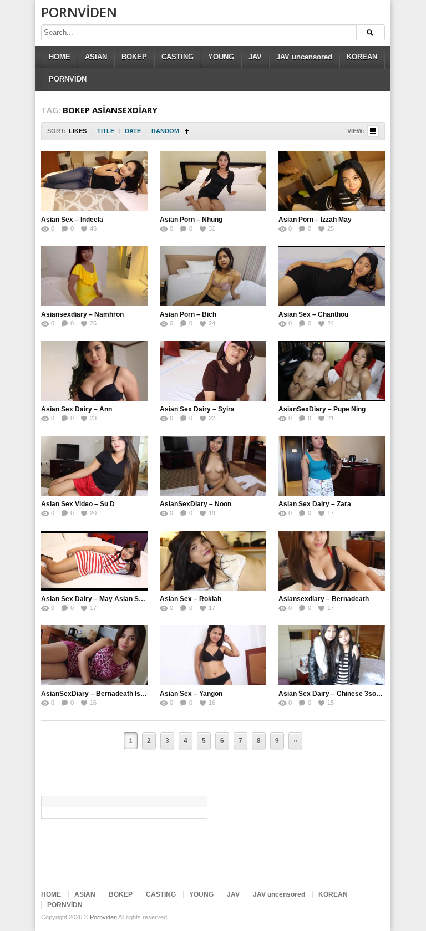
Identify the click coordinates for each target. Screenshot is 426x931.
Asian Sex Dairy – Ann (76, 409)
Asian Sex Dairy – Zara (314, 504)
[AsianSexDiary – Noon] (213, 465)
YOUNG (221, 57)
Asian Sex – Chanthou (313, 314)
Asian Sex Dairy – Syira (197, 409)
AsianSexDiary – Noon (195, 504)
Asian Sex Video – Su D (78, 504)
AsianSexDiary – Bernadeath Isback (98, 694)
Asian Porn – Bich (188, 314)
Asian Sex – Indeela (72, 219)
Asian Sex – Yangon (191, 694)
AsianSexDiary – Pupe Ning (322, 409)
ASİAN (96, 57)
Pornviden (79, 12)
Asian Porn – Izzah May (315, 219)
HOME (59, 57)
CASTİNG (177, 57)
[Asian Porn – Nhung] (213, 181)
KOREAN (362, 57)
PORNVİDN (68, 79)
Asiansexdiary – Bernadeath (324, 599)
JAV (255, 57)
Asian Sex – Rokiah (190, 599)
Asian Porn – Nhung (191, 219)
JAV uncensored (304, 57)
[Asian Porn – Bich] (213, 276)
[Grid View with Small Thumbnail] (373, 131)
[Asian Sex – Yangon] (213, 655)
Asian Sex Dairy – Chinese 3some (332, 694)
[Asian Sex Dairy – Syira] (213, 371)
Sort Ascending (187, 131)
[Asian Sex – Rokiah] (213, 560)
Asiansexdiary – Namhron (82, 314)
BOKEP (134, 57)
